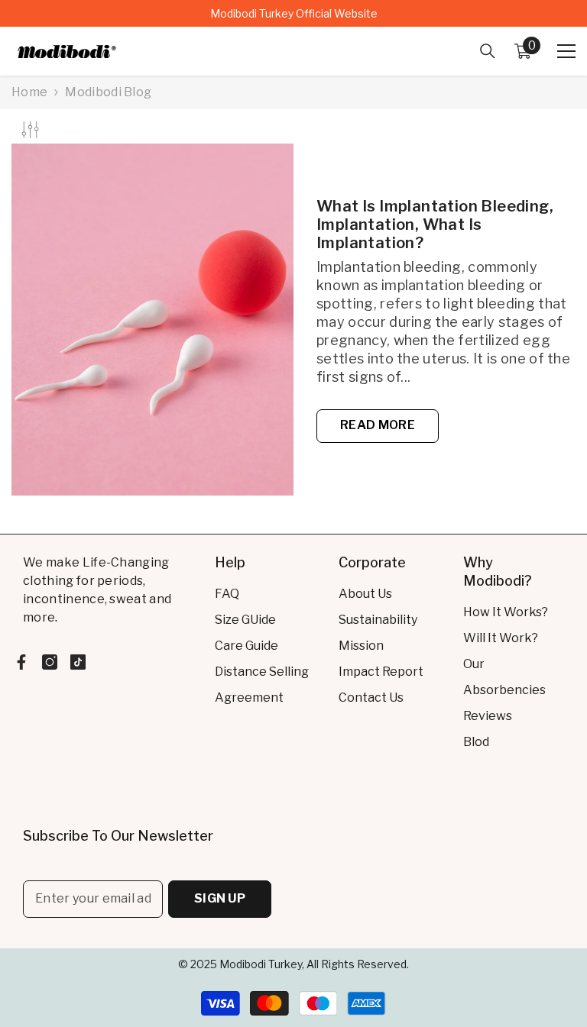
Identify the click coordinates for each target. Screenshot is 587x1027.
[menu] (566, 51)
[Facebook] (21, 662)
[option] (293, 13)
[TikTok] (78, 662)
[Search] (487, 51)
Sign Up (219, 898)
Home (29, 92)
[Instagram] (49, 662)
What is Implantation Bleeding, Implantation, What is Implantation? (434, 224)
